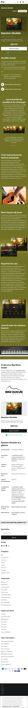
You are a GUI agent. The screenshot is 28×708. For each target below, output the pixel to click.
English (2, 685)
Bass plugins (4, 621)
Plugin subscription (6, 632)
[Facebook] (2, 546)
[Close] (25, 697)
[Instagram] (4, 546)
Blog (2, 554)
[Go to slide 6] (16, 145)
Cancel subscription (6, 594)
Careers (3, 565)
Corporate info (4, 557)
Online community (5, 597)
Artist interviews (5, 643)
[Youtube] (6, 546)
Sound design (4, 659)
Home (2, 5)
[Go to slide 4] (14, 145)
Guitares (7, 5)
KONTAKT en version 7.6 (18, 490)
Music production (5, 648)
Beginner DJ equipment (7, 651)
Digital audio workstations (7, 656)
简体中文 (2, 690)
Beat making (4, 646)
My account (4, 582)
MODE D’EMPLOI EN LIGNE (18, 506)
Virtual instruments (5, 616)
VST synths (3, 624)
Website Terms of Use (6, 706)
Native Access (4, 592)
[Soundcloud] (9, 546)
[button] (11, 84)
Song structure (4, 661)
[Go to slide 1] (11, 145)
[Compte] (20, 2)
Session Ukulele (7, 8)
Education (3, 570)
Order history (4, 584)
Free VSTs (3, 614)
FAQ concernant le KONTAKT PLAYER (18, 501)
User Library (4, 599)
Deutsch (2, 688)
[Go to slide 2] (12, 145)
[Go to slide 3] (13, 145)
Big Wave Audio (20, 370)
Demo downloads (5, 602)
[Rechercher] (17, 2)
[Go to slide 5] (15, 145)
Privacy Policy (16, 706)
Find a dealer (4, 589)
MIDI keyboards (5, 619)
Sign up (14, 537)
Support (3, 562)
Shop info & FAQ (5, 587)
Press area (3, 567)
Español (2, 693)
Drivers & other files (6, 604)
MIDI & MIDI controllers (6, 654)
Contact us (4, 560)
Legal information (5, 572)
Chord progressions (6, 664)
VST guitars (4, 626)
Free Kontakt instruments (7, 641)
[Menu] (26, 2)
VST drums (3, 629)
